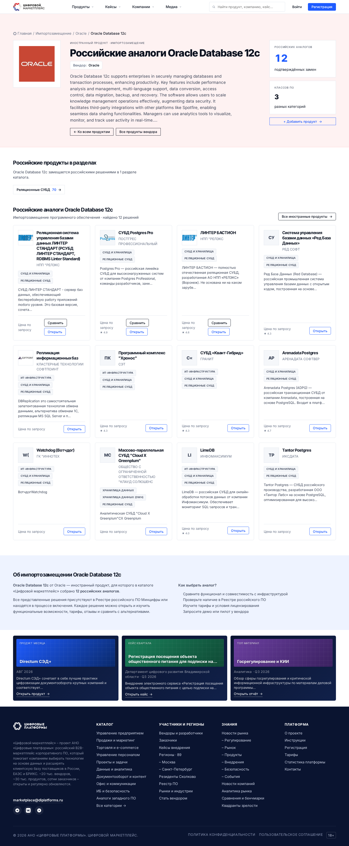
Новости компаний (238, 783)
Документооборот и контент (121, 776)
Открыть (55, 332)
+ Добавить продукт (302, 121)
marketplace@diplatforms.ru (38, 800)
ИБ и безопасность (113, 791)
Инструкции (295, 740)
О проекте (293, 733)
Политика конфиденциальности (221, 834)
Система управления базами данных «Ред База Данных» (306, 238)
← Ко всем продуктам (92, 132)
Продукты (81, 7)
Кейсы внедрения (174, 747)
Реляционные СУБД (35, 280)
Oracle (81, 33)
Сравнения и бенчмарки (243, 798)
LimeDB (207, 450)
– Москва (167, 762)
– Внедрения (233, 762)
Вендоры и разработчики (181, 733)
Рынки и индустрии (176, 791)
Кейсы (111, 7)
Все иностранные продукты (307, 216)
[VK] (28, 810)
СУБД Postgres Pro (135, 232)
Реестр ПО (168, 783)
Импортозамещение (53, 33)
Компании (141, 7)
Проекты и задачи (111, 762)
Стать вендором (173, 798)
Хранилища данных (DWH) (123, 497)
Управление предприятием (120, 733)
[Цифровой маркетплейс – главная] (29, 7)
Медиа (171, 7)
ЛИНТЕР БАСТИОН (218, 232)
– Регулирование (236, 740)
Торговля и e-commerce (117, 747)
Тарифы (291, 754)
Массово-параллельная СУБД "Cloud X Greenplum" (141, 455)
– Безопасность (235, 769)
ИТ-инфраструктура (36, 377)
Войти (297, 7)
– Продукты (232, 754)
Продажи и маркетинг (115, 740)
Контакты (293, 769)
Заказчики (168, 740)
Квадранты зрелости (240, 805)
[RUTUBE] (39, 810)
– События (231, 776)
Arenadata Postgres (300, 352)
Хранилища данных (118, 490)
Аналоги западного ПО (116, 798)
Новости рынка (235, 733)
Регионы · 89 (170, 754)
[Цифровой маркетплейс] (49, 726)
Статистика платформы (305, 762)
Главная (25, 33)
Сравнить (55, 323)
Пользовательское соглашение (291, 834)
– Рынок (229, 747)
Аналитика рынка (237, 791)
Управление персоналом (118, 754)
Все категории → (111, 805)
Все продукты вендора (138, 132)
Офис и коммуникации (116, 783)
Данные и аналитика (114, 769)
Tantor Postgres (296, 450)
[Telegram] (17, 810)
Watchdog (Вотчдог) (56, 450)
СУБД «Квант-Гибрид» (221, 352)
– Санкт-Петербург (175, 769)
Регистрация (321, 7)
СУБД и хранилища (35, 273)
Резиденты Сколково (177, 776)
